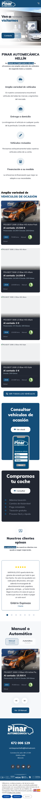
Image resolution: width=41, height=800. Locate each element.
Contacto (8, 35)
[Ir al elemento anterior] (16, 701)
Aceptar (6, 796)
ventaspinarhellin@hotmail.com (22, 748)
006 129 (20, 743)
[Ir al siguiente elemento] (25, 701)
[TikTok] (28, 766)
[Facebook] (13, 766)
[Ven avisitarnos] (20, 26)
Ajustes (27, 796)
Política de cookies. (14, 793)
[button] (7, 615)
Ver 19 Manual (20, 710)
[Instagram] (18, 766)
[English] (35, 790)
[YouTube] (23, 766)
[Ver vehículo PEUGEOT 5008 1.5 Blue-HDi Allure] (20, 270)
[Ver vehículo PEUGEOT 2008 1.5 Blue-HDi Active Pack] (20, 223)
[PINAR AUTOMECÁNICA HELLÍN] (8, 4)
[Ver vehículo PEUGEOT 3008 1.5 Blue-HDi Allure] (20, 318)
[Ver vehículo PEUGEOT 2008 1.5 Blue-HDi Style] (20, 365)
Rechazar (17, 796)
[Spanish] (38, 790)
